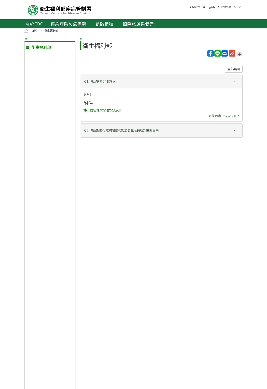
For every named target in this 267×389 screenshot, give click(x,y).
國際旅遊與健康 (138, 24)
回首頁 (196, 7)
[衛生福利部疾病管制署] (59, 10)
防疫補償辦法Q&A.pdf (105, 110)
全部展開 (234, 69)
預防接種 (104, 24)
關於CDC (34, 24)
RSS (239, 7)
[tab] (161, 81)
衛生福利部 (51, 30)
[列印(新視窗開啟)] (224, 53)
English (210, 7)
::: (25, 38)
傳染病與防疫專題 (68, 24)
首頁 (34, 30)
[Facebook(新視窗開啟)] (210, 53)
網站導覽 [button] (225, 7)
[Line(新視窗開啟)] (217, 53)
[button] (161, 81)
